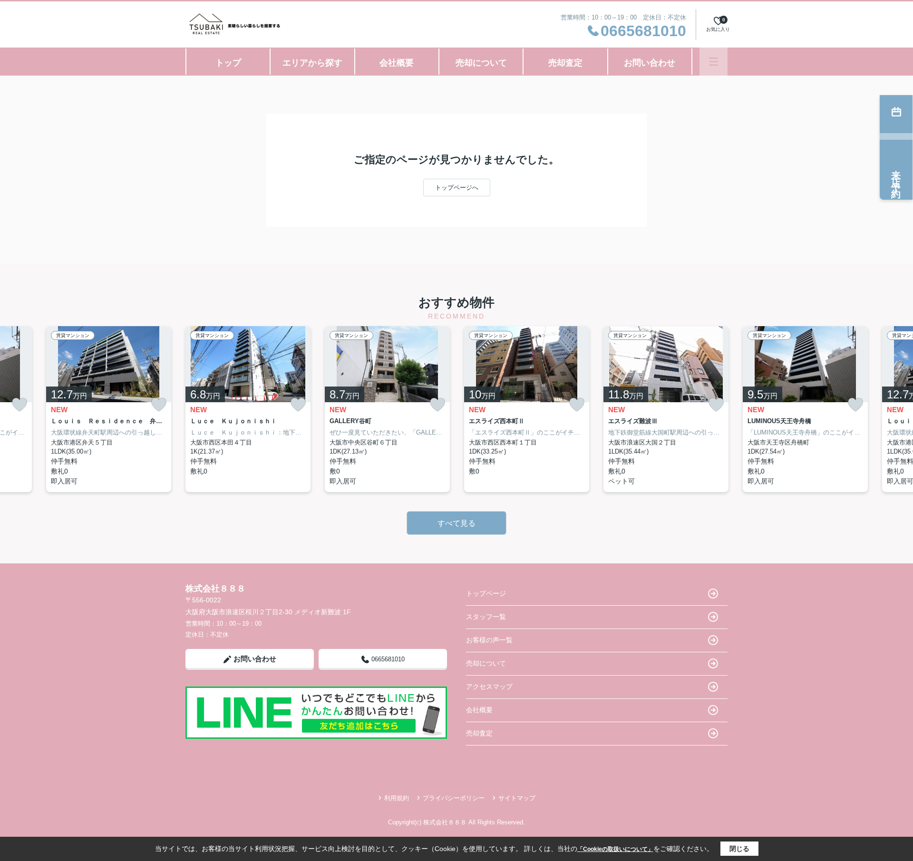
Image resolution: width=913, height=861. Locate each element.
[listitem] (248, 409)
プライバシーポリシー (454, 798)
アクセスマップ (489, 686)
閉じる (739, 848)
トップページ (486, 593)
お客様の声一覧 (489, 640)
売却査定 (565, 63)
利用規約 (396, 798)
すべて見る (456, 523)
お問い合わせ (649, 63)
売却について (481, 63)
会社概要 (396, 63)
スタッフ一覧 (486, 616)
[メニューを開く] (713, 61)
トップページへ (456, 187)
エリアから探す (312, 63)
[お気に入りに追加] (19, 405)
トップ (228, 63)
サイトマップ (516, 798)
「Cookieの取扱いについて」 (615, 849)
